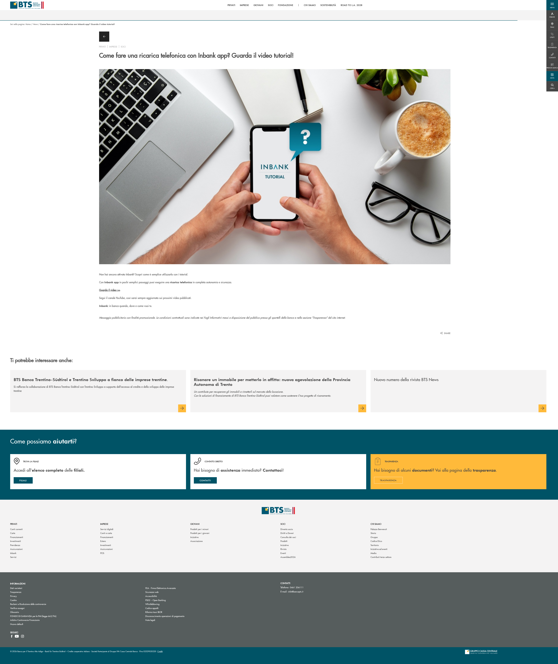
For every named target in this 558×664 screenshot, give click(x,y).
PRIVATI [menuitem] (231, 5)
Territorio (375, 545)
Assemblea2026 (288, 556)
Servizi (13, 556)
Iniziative (194, 537)
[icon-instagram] (22, 636)
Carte (12, 533)
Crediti (160, 651)
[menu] (295, 5)
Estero (103, 540)
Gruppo (374, 537)
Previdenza (15, 545)
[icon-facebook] (11, 636)
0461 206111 (297, 587)
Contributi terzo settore (381, 556)
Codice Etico (376, 540)
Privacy (24, 596)
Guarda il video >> (109, 290)
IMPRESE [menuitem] (244, 5)
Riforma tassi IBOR (164, 611)
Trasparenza (15, 591)
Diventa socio (286, 529)
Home (28, 24)
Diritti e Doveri (287, 533)
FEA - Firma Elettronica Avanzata (171, 588)
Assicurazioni (16, 548)
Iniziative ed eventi (379, 548)
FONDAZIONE (285, 5)
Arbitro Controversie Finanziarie (35, 619)
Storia (373, 533)
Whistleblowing (152, 603)
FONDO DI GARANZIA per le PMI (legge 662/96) (44, 616)
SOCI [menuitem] (270, 5)
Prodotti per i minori (199, 529)
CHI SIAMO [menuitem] (310, 5)
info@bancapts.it (295, 591)
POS (102, 553)
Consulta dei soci (288, 537)
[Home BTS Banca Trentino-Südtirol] (27, 5)
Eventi (283, 553)
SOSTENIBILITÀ (328, 5)
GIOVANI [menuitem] (258, 5)
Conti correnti (16, 529)
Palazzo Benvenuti (379, 529)
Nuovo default (16, 624)
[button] (552, 5)
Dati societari (16, 588)
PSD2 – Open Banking (166, 600)
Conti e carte (106, 533)
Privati (13, 523)
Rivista (283, 548)
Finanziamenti (16, 537)
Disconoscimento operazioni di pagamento (175, 616)
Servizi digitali (106, 529)
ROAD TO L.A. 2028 (351, 5)
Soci (282, 523)
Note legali (150, 619)
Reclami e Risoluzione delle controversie (28, 603)
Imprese (104, 523)
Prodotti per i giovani (199, 533)
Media (373, 553)
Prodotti (283, 540)
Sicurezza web (152, 591)
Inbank (13, 553)
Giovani (194, 523)
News (35, 24)
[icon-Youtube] (17, 636)
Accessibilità (151, 596)
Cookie (13, 600)
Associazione (196, 540)
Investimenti (15, 540)
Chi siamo (376, 523)
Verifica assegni (17, 608)
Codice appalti (152, 608)
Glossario (25, 611)
